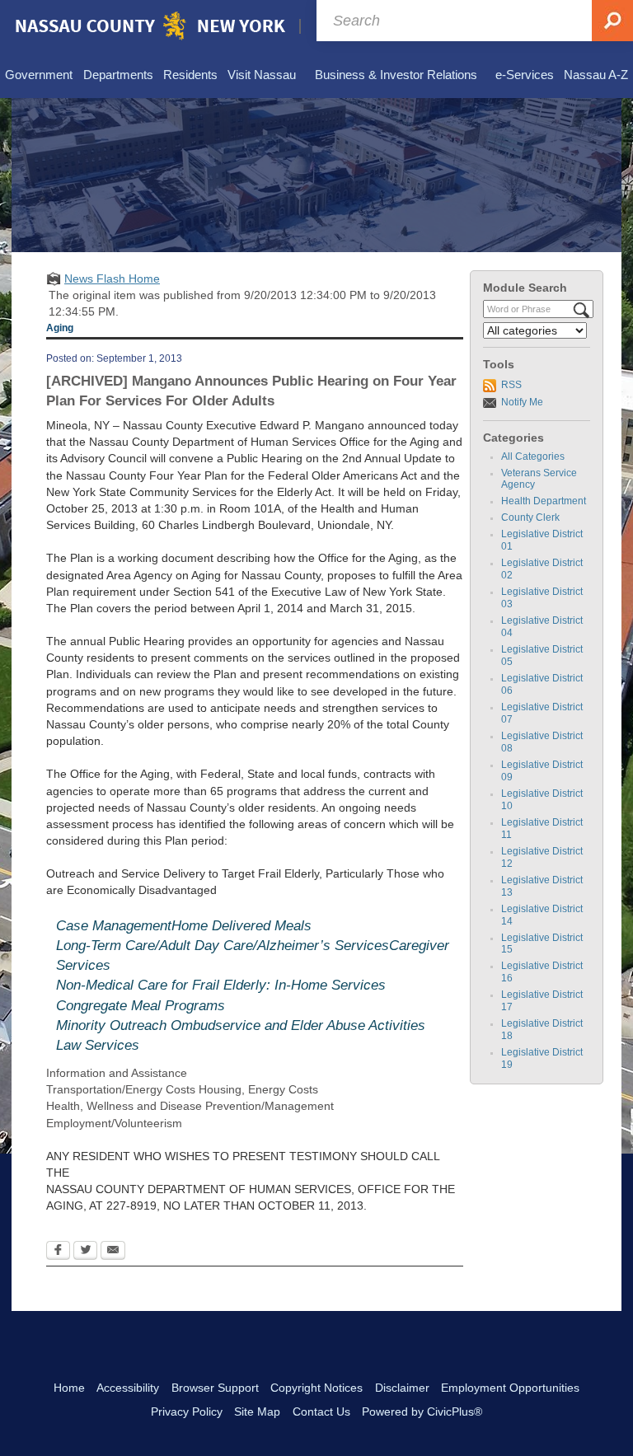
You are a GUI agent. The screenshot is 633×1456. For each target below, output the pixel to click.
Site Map (257, 1411)
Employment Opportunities (510, 1387)
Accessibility (127, 1387)
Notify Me (522, 402)
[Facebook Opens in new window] (58, 1251)
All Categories (533, 456)
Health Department (543, 501)
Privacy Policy (187, 1411)
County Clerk (530, 517)
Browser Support (215, 1387)
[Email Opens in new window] (113, 1251)
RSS (511, 385)
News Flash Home (112, 278)
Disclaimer (402, 1387)
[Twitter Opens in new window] (85, 1251)
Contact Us (321, 1411)
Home (69, 1387)
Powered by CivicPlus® (422, 1411)
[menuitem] (38, 76)
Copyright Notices (316, 1387)
